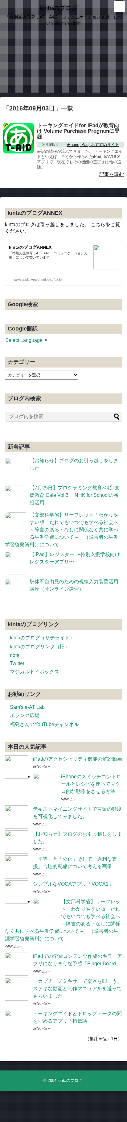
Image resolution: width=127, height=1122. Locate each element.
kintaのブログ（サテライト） (42, 637)
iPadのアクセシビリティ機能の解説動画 (77, 759)
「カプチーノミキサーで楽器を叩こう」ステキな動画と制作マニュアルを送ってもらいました (77, 989)
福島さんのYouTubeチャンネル (44, 724)
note (14, 655)
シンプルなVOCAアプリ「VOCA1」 (73, 884)
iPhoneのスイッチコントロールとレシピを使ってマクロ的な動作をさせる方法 (91, 784)
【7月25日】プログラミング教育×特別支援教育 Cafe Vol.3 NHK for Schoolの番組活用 (75, 495)
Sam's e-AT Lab (27, 707)
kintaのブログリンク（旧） (40, 646)
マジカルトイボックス (34, 671)
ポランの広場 (24, 715)
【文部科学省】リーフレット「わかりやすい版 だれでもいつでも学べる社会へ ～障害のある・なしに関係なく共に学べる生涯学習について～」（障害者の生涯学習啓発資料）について (64, 529)
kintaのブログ (59, 8)
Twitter (17, 663)
